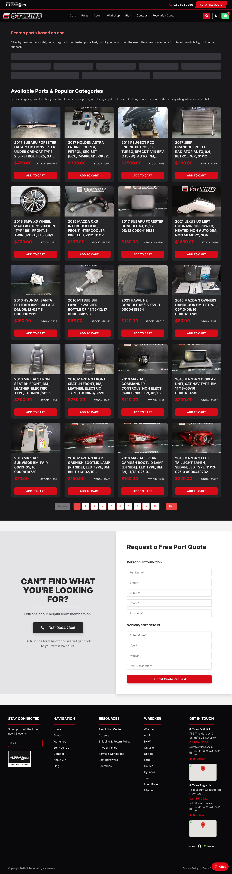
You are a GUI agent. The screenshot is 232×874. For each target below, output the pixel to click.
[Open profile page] (215, 16)
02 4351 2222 (198, 798)
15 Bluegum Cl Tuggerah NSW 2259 (205, 791)
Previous (62, 506)
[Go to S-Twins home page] (22, 15)
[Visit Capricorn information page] (16, 4)
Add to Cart (35, 175)
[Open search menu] (206, 16)
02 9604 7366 (183, 4)
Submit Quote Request (169, 679)
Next (171, 506)
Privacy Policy (190, 868)
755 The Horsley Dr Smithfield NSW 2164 (203, 735)
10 (155, 506)
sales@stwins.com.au (201, 746)
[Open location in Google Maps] (203, 772)
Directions (199, 758)
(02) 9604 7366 (61, 628)
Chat (222, 866)
